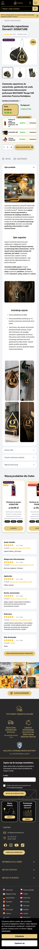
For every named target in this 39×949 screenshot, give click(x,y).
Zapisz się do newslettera (15, 793)
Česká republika (28, 890)
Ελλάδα (25, 909)
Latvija (25, 913)
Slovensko (9, 890)
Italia (7, 905)
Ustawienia (19, 936)
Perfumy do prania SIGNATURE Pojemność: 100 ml (13, 123)
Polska (25, 894)
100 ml (7, 521)
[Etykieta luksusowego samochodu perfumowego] (12, 381)
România (9, 902)
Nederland (26, 917)
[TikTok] (22, 845)
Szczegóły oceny (22, 34)
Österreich (26, 898)
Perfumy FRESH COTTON (18, 599)
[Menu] (2, 2)
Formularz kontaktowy (14, 852)
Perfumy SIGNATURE (11, 139)
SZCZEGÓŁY (14, 528)
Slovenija (26, 905)
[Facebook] (5, 845)
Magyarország (11, 894)
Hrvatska (26, 902)
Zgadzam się (20, 943)
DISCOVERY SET (13, 132)
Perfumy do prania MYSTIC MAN (21, 620)
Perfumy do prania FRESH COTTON (22, 565)
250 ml (13, 521)
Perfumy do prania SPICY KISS (20, 548)
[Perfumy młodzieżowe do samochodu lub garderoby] (27, 422)
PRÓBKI (12, 643)
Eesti (7, 917)
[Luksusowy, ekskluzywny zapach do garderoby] (12, 422)
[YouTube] (16, 845)
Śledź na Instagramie (21, 693)
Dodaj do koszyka (23, 147)
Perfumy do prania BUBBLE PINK (21, 582)
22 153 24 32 (12, 838)
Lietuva (8, 913)
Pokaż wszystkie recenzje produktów (19, 653)
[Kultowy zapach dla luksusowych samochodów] (27, 381)
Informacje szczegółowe (10, 101)
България (9, 909)
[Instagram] (10, 845)
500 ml (20, 521)
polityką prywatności (16, 787)
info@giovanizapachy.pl (16, 832)
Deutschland (10, 898)
